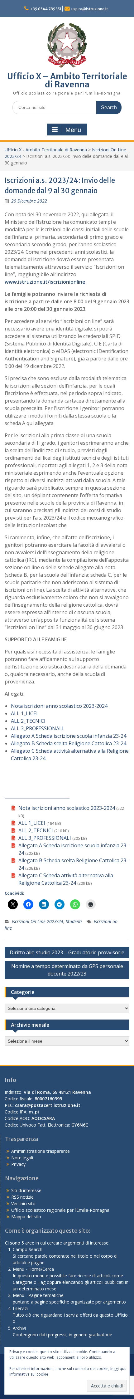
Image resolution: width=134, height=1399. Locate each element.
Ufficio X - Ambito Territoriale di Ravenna (46, 150)
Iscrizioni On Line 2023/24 (37, 921)
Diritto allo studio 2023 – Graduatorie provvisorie (67, 952)
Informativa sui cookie (28, 1374)
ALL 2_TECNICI (28, 720)
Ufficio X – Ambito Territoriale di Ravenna (67, 80)
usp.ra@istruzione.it (89, 9)
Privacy (18, 1164)
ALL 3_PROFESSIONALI (37, 728)
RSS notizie (22, 1197)
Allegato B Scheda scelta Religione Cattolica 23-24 (68, 743)
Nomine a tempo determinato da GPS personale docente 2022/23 (67, 970)
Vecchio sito (23, 1203)
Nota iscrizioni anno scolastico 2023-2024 (59, 705)
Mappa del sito (26, 1217)
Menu (73, 129)
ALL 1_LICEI (24, 713)
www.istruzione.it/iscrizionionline (45, 281)
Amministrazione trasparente (40, 1151)
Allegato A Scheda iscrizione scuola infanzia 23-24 (68, 735)
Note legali (22, 1158)
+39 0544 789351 (45, 9)
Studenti (74, 921)
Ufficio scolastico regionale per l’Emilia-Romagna (60, 1210)
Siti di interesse (26, 1190)
